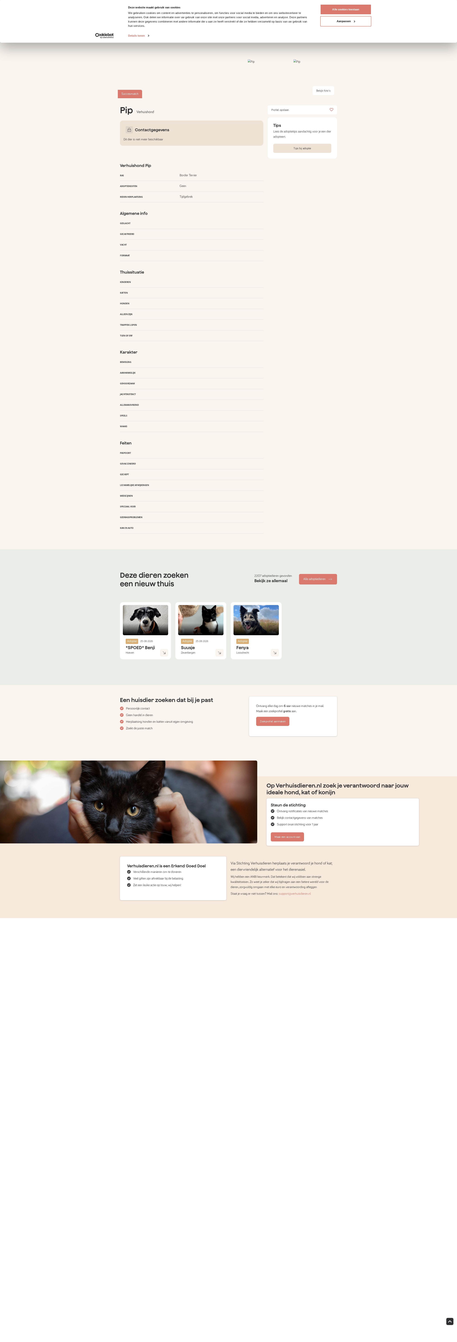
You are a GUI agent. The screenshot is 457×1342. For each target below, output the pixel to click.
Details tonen (136, 35)
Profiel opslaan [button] (280, 110)
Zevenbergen (188, 652)
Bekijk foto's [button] (323, 90)
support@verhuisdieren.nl (295, 893)
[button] (269, 78)
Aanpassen (344, 21)
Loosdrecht (242, 652)
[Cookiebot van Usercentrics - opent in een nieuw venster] (104, 35)
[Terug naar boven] (449, 1321)
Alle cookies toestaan (345, 9)
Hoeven (130, 652)
